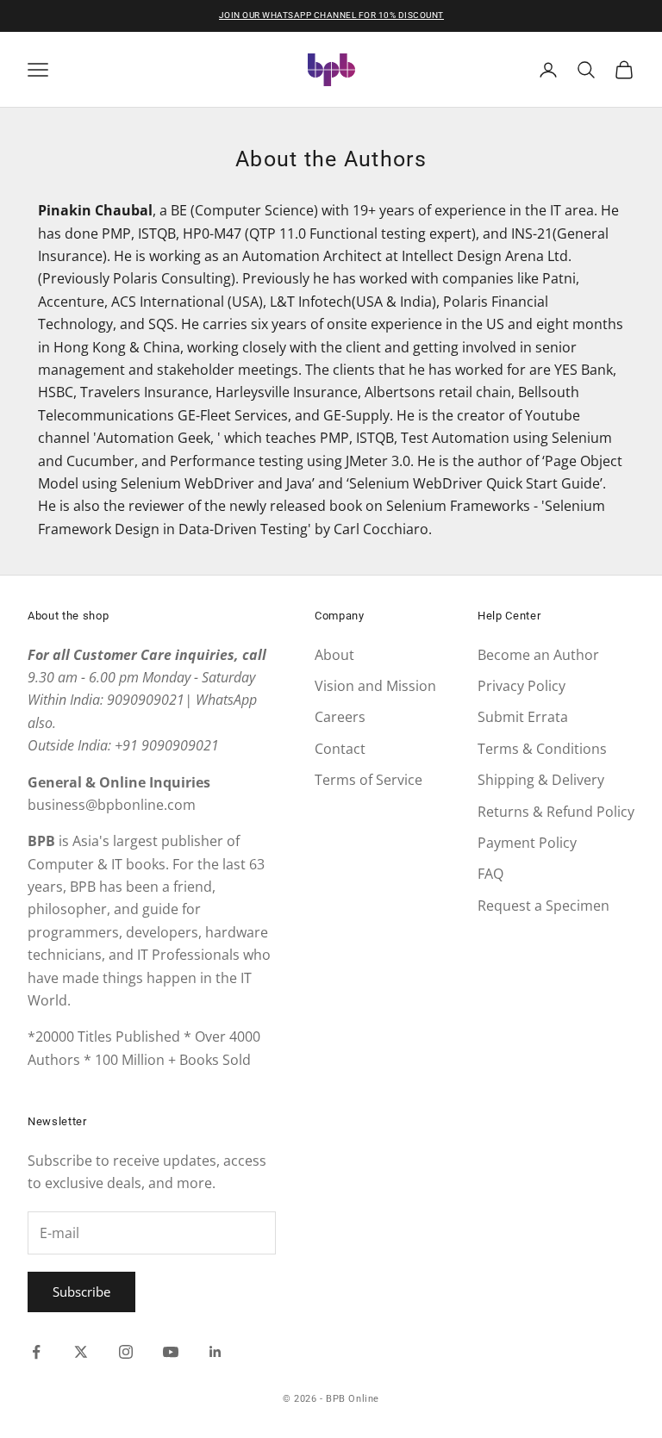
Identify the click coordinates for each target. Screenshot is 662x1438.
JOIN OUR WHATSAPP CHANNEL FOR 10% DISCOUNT (331, 15)
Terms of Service (368, 779)
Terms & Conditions (542, 748)
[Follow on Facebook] (36, 1351)
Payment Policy (527, 842)
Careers (340, 716)
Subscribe (81, 1291)
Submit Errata (523, 716)
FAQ (490, 873)
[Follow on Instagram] (125, 1351)
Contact (340, 748)
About (334, 654)
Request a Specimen (543, 905)
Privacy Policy (521, 685)
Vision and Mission (375, 685)
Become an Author (538, 654)
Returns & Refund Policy (556, 811)
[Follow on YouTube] (170, 1351)
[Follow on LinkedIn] (215, 1351)
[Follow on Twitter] (81, 1351)
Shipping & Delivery (541, 779)
